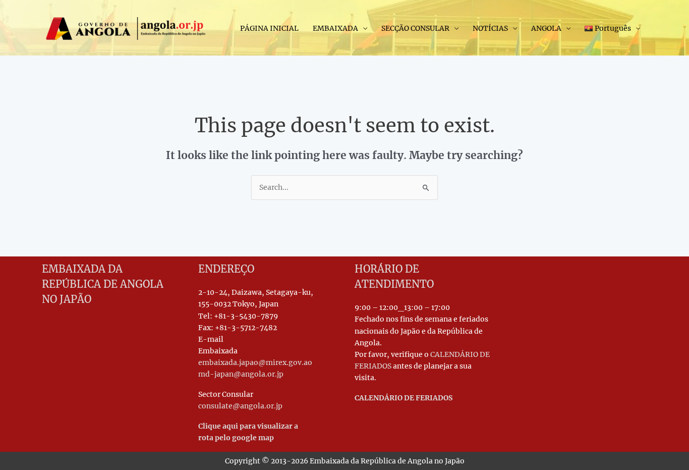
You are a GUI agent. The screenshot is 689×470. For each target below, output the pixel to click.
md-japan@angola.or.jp (240, 374)
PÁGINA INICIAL (269, 28)
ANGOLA (546, 28)
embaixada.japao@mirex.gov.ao (255, 362)
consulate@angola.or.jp (240, 405)
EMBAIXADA (335, 28)
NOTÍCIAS (490, 28)
